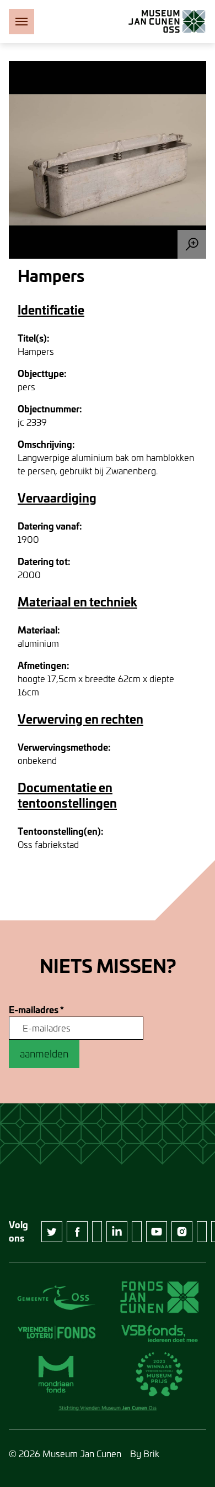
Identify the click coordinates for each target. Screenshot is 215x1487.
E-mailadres (36, 1010)
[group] (107, 160)
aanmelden (44, 1053)
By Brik (144, 1453)
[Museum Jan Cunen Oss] (167, 21)
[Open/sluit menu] (21, 21)
